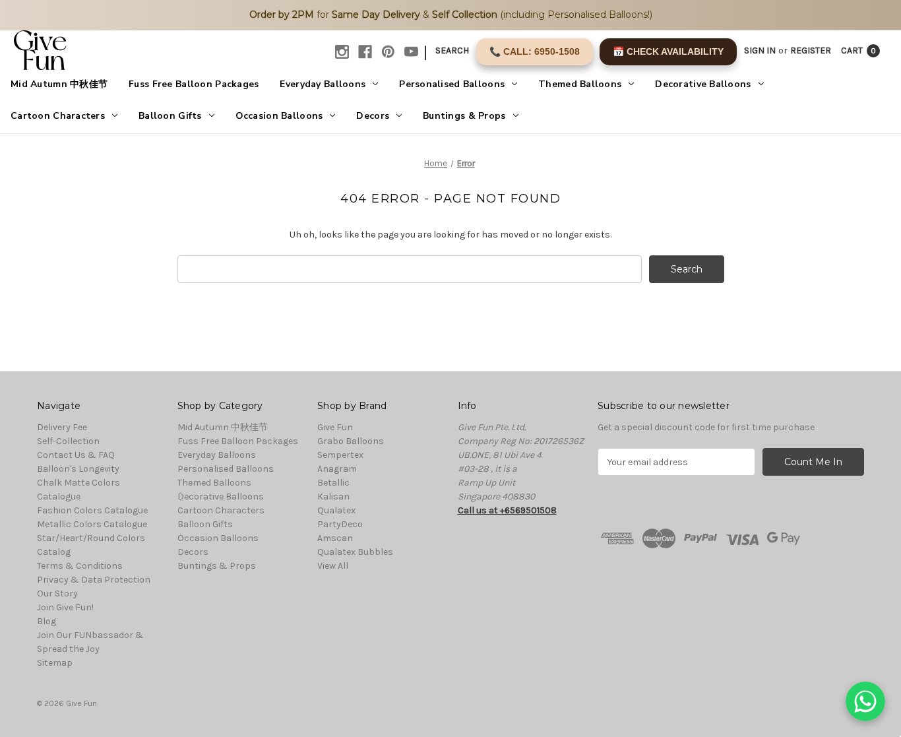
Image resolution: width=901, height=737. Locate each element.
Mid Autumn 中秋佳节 (59, 84)
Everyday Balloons (322, 84)
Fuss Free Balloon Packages (194, 84)
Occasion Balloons (279, 116)
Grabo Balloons (350, 441)
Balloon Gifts (170, 116)
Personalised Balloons (452, 84)
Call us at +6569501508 (507, 510)
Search (452, 50)
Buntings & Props (464, 116)
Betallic (333, 482)
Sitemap (55, 662)
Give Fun (335, 427)
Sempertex (340, 455)
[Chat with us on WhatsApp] (865, 701)
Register (810, 50)
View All (332, 565)
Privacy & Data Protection (93, 579)
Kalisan (333, 496)
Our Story (57, 593)
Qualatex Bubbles (355, 552)
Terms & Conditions (80, 565)
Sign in (760, 50)
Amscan (335, 538)
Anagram (337, 468)
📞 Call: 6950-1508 (534, 51)
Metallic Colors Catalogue (92, 524)
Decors (372, 116)
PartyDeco (340, 524)
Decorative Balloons (703, 84)
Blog (46, 621)
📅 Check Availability (668, 51)
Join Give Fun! (65, 607)
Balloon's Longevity (78, 468)
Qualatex (336, 510)
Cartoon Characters (58, 116)
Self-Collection (68, 441)
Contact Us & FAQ (76, 455)
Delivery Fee (62, 427)
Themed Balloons (579, 84)
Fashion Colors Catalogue (92, 510)
